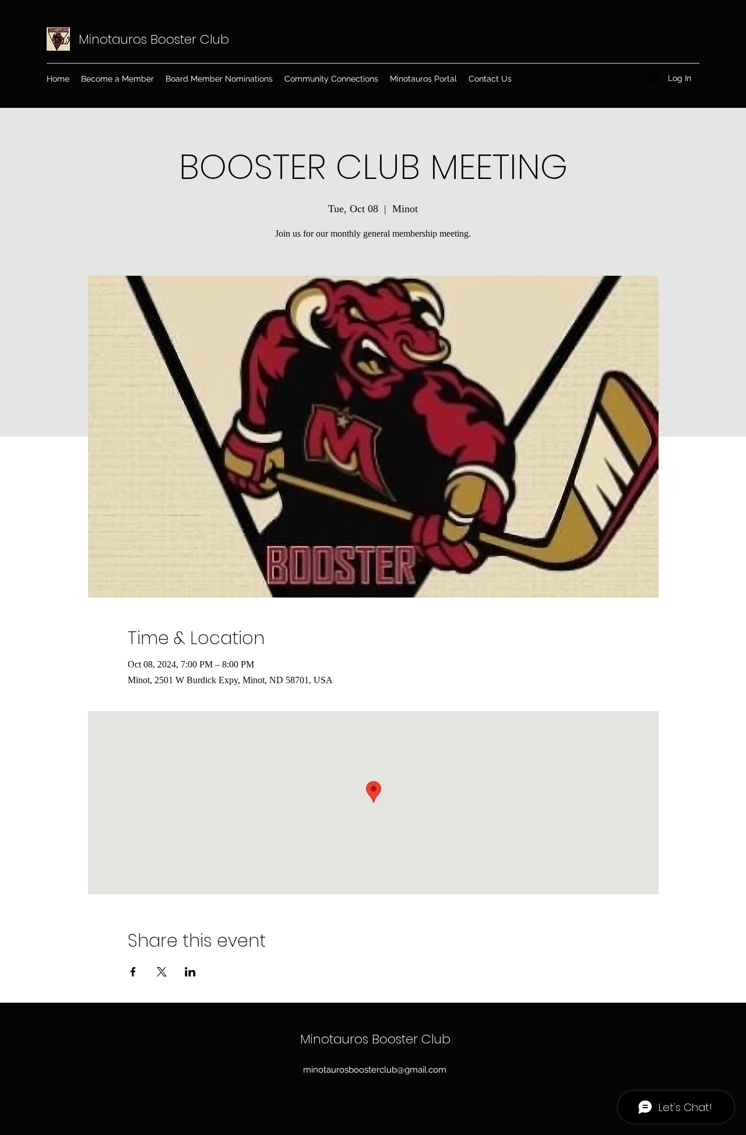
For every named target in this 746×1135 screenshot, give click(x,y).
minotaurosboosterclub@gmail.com (374, 1069)
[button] (331, 78)
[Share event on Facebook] (133, 971)
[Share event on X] (161, 971)
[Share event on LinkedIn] (190, 971)
